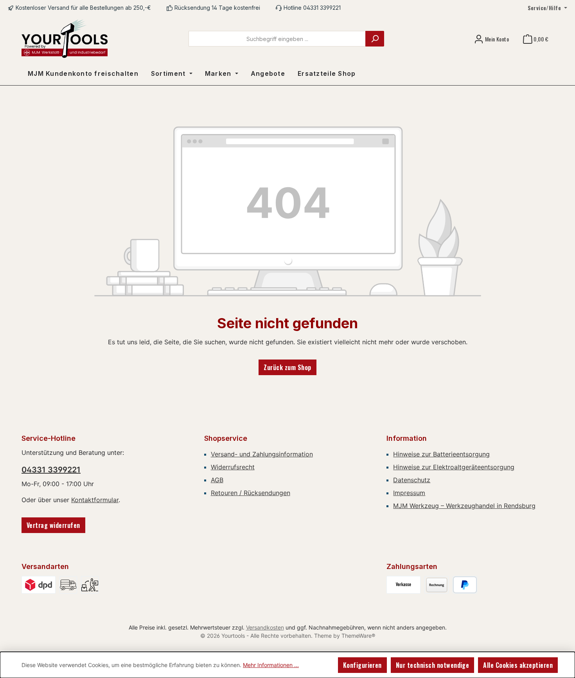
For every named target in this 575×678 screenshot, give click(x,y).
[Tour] (68, 585)
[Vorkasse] (403, 585)
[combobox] (277, 39)
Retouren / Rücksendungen (250, 493)
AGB (217, 480)
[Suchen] (374, 39)
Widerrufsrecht (233, 467)
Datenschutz (411, 480)
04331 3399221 (51, 469)
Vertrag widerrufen (53, 525)
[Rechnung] (436, 585)
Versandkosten (265, 627)
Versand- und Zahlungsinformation (262, 454)
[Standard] (39, 585)
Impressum (409, 493)
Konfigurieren (362, 665)
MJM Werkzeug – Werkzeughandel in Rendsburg (464, 506)
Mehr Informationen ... (271, 665)
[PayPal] (465, 585)
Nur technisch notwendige (432, 665)
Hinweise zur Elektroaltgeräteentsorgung (453, 467)
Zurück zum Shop (287, 367)
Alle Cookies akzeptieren (518, 665)
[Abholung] (90, 585)
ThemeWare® (358, 635)
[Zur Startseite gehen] (65, 39)
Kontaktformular (95, 500)
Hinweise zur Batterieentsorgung (441, 454)
